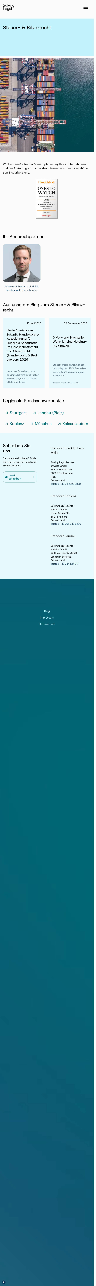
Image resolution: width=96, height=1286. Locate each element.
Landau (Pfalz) (51, 412)
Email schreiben (15, 476)
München (43, 423)
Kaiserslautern (75, 423)
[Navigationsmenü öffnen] (86, 7)
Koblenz (17, 423)
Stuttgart (18, 412)
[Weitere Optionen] (33, 477)
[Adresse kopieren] (83, 463)
